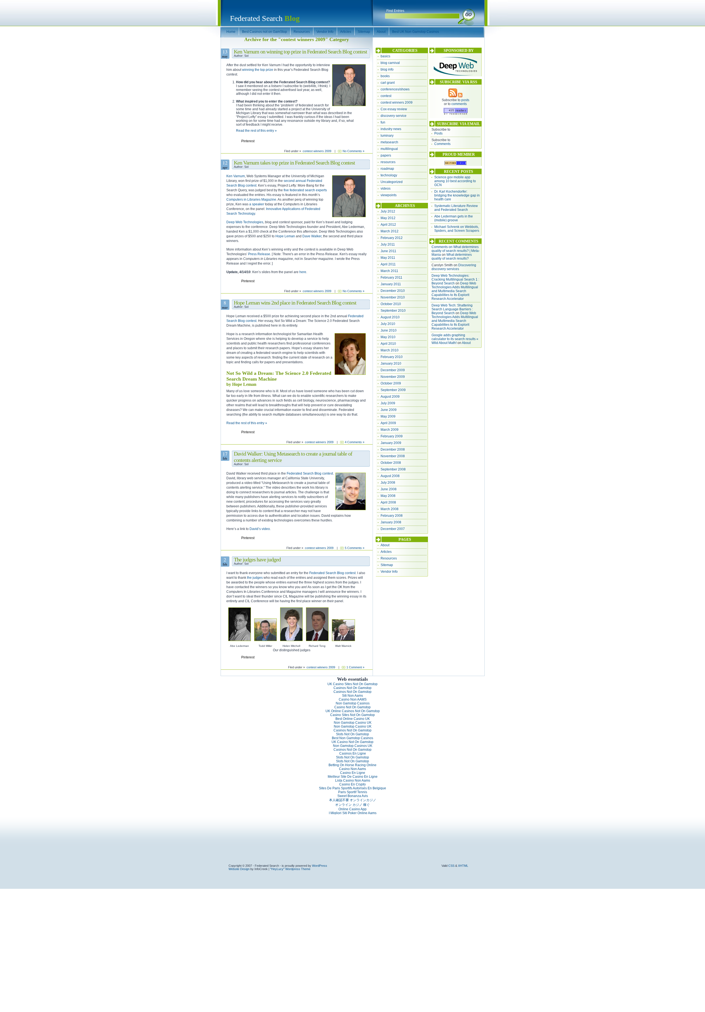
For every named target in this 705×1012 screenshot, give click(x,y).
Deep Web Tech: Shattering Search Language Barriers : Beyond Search (452, 309)
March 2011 (389, 271)
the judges (255, 578)
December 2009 (393, 370)
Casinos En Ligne (352, 753)
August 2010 (390, 317)
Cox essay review (394, 109)
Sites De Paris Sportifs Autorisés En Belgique (352, 788)
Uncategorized (392, 182)
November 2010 (393, 297)
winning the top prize (257, 70)
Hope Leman (285, 236)
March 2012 (389, 231)
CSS (451, 865)
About (385, 545)
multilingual (389, 149)
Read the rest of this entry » (256, 131)
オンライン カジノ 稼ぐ (352, 805)
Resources (389, 558)
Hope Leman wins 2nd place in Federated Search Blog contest (295, 303)
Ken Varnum (235, 176)
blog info (387, 69)
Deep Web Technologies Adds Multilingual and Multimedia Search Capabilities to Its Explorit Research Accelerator (455, 291)
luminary (387, 136)
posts (465, 100)
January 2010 (391, 363)
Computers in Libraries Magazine (251, 199)
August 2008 (390, 476)
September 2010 (393, 311)
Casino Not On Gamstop (352, 707)
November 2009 (393, 377)
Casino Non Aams (352, 769)
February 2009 (392, 436)
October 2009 (391, 383)
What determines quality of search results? (452, 256)
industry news (391, 129)
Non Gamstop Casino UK (353, 723)
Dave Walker (311, 236)
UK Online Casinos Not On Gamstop (353, 711)
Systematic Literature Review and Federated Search (456, 208)
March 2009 (389, 430)
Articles (386, 552)
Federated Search (265, 18)
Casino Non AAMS (353, 699)
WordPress (319, 865)
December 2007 (393, 529)
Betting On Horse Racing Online (352, 765)
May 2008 (388, 496)
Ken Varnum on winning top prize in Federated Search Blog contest (300, 52)
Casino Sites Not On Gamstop (352, 715)
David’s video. (260, 529)
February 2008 (392, 516)
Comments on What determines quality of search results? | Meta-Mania (456, 251)
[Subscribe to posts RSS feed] (452, 96)
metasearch (389, 142)
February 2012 (392, 238)
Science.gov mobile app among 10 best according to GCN (455, 181)
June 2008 (389, 489)
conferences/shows (395, 89)
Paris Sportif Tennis (352, 792)
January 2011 (391, 284)
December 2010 (393, 291)
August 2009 (390, 397)
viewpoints (389, 195)
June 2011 (388, 251)
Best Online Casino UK (352, 719)
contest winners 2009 (317, 151)
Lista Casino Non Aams (352, 780)
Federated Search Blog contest (310, 473)
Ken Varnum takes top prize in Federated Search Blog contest (294, 163)
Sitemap (387, 565)
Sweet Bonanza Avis (352, 796)
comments (459, 104)
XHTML (463, 865)
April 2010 (388, 344)
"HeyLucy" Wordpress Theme (290, 869)
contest (386, 96)
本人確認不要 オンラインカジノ (352, 800)
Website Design (239, 869)
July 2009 (388, 403)
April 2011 (388, 264)
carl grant (388, 83)
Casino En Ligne (352, 773)
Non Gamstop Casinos (353, 703)
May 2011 (388, 258)
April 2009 (388, 423)
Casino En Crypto (352, 784)
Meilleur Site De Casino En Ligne (353, 777)
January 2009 (391, 443)
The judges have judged (257, 559)
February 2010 (392, 357)
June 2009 (389, 410)
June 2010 (389, 330)
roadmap (387, 169)
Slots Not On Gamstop (352, 734)
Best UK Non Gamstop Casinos (415, 32)
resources (388, 162)
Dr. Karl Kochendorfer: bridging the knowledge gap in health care (457, 195)
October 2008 (391, 463)
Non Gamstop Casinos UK (352, 746)
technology (389, 175)
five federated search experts (305, 190)
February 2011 (391, 277)
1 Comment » (355, 667)
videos (386, 188)
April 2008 (388, 502)
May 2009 (388, 416)
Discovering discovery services (454, 267)
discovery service (393, 116)
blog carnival (390, 63)
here (302, 272)
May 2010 (388, 337)
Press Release (259, 254)
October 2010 (391, 304)
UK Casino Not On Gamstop (352, 742)
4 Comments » (354, 442)
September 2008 (393, 469)
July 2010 (388, 324)
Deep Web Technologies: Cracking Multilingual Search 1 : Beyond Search (455, 279)
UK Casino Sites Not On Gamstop (352, 684)
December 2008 (393, 449)
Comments (442, 144)
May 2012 (388, 218)
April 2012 (388, 225)
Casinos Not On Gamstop (352, 688)
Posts (438, 133)
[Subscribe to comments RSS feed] (460, 96)
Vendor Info (389, 572)
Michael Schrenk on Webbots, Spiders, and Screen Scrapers (456, 229)
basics (385, 56)
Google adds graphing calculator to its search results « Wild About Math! (455, 339)
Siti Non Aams (352, 696)
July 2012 (388, 211)
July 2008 (388, 483)
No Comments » (353, 151)
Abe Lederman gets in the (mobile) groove (453, 218)
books (385, 76)
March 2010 (389, 350)
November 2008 (393, 456)
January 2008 (391, 522)
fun (383, 122)
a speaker (256, 204)
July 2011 (388, 244)
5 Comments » (354, 548)
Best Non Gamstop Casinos (352, 738)
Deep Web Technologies (244, 222)
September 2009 (393, 390)
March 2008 (389, 509)
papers (386, 155)
